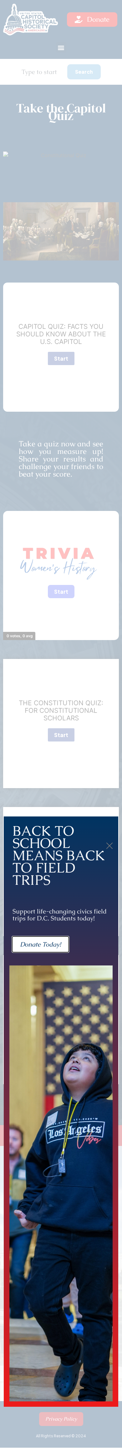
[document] (61, 727)
